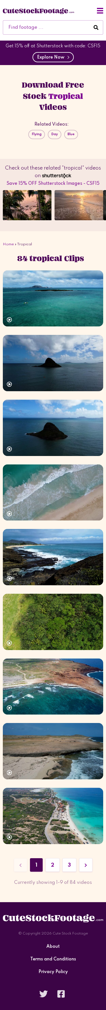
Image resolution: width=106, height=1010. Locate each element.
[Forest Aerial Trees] (53, 622)
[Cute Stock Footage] (38, 10)
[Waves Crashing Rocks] (53, 557)
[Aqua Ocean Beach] (53, 492)
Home (8, 244)
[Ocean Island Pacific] (53, 363)
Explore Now (52, 57)
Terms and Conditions (53, 959)
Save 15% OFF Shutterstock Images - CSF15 (53, 183)
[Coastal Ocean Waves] (53, 751)
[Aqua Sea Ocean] (53, 298)
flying (37, 134)
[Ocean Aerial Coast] (53, 686)
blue (71, 134)
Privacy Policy (53, 972)
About (53, 947)
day (54, 134)
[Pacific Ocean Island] (53, 428)
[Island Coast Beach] (53, 816)
